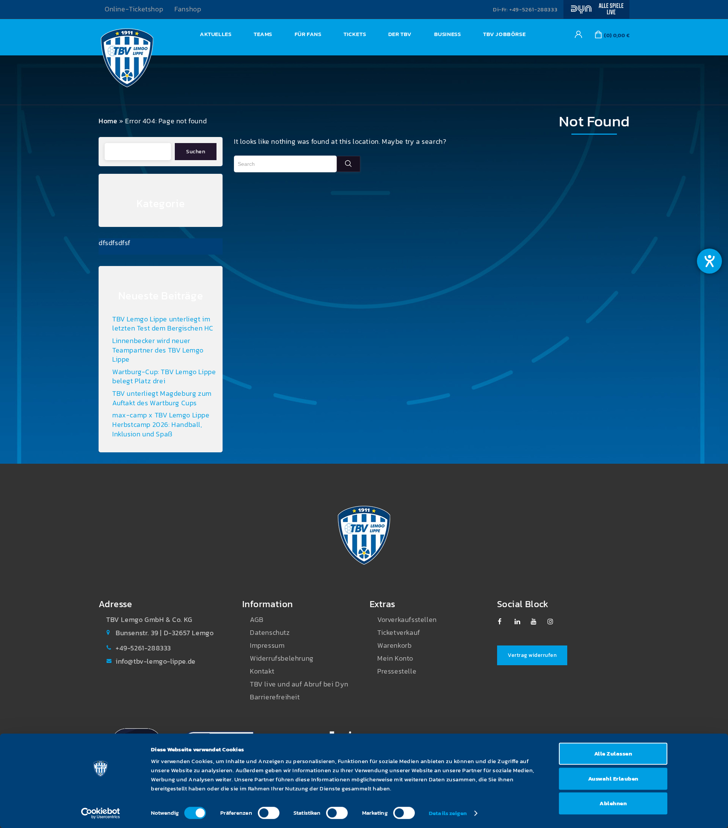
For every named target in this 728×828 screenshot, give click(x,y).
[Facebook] (504, 621)
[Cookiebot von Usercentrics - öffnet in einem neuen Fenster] (100, 813)
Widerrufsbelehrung (282, 658)
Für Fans (308, 34)
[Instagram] (554, 621)
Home (108, 121)
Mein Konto (395, 658)
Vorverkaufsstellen (407, 620)
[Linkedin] (521, 621)
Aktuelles (215, 34)
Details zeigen (448, 813)
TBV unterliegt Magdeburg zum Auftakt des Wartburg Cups (162, 398)
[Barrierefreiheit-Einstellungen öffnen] (709, 261)
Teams (263, 34)
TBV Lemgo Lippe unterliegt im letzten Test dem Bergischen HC (162, 324)
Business (447, 34)
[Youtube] (537, 621)
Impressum (267, 645)
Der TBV (400, 34)
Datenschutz (270, 633)
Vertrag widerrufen (532, 655)
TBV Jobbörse (504, 34)
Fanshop (187, 9)
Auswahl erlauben (613, 778)
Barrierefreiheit (275, 697)
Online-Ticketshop (134, 9)
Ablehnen (613, 803)
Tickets (355, 34)
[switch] (268, 813)
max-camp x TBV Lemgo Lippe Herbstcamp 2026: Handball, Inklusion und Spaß (161, 424)
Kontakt (262, 671)
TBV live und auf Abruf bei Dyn (299, 684)
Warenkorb (394, 645)
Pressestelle (396, 671)
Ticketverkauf (398, 633)
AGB (257, 620)
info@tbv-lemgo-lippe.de (156, 661)
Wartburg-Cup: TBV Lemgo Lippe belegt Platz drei (164, 376)
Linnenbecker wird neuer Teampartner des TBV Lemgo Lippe (158, 350)
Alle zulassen (613, 753)
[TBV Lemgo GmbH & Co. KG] (127, 60)
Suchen (195, 152)
